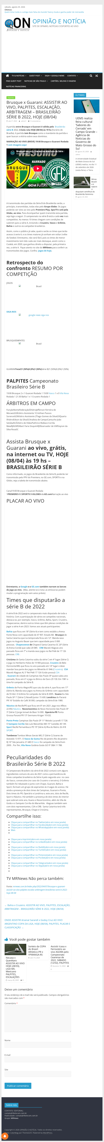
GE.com (35, 586)
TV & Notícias (18, 75)
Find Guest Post (13, 81)
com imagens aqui (17, 144)
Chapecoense (22, 644)
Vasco (52, 393)
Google (24, 586)
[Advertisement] (52, 53)
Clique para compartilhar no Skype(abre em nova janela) (38, 865)
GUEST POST (34, 75)
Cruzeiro (58, 669)
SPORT (9, 730)
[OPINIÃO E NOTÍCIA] (7, 75)
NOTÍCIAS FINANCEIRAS (16, 86)
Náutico (17, 708)
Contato (71, 75)
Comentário (11, 1003)
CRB (17, 654)
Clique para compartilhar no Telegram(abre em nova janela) (39, 863)
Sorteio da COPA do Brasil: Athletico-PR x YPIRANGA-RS (37, 950)
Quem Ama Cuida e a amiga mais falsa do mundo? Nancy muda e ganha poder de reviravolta (44, 12)
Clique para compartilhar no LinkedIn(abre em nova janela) (39, 842)
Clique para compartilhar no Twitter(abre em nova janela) (38, 822)
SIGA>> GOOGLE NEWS (54, 75)
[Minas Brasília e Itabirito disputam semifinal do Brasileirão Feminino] (82, 178)
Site (6, 1069)
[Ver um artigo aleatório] (96, 75)
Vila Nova (64, 393)
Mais (13, 830)
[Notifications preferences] (4, 1136)
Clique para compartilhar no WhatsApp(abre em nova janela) (40, 827)
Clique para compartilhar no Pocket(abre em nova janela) (38, 857)
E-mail (7, 1055)
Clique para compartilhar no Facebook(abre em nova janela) (39, 824)
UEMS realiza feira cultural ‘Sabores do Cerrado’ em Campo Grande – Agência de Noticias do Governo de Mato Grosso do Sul (86, 133)
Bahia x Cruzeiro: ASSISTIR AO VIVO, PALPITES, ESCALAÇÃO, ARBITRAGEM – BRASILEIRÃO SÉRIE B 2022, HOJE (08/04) (37, 907)
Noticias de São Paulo (35, 81)
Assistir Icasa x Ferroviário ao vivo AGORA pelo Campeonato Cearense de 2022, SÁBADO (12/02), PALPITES (60, 954)
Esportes (11, 98)
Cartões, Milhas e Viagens (63, 81)
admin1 (24, 121)
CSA (57, 672)
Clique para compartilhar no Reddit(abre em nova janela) (38, 847)
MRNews (14, 1118)
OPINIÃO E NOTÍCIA (59, 21)
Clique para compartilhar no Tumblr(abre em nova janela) (38, 849)
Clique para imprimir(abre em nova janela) (31, 839)
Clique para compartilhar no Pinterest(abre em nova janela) (39, 855)
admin (78, 154)
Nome (7, 1040)
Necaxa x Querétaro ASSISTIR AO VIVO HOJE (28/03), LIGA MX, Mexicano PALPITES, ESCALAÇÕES (15, 967)
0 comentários (35, 121)
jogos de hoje (44, 250)
